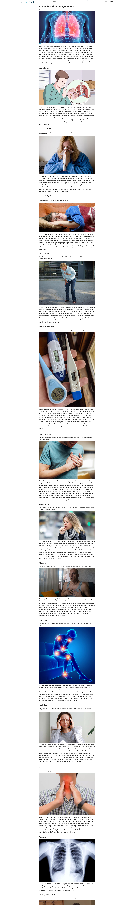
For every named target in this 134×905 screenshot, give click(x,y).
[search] (69, 1)
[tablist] (101, 1)
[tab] (105, 1)
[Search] (85, 1)
